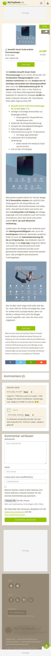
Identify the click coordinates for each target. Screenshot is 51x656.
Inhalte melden (12, 642)
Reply (26, 392)
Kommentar (10, 439)
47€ (27, 108)
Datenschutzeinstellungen (17, 644)
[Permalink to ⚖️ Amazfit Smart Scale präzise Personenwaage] (26, 35)
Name (7, 467)
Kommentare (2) (14, 376)
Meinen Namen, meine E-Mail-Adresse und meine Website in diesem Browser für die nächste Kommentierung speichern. (23, 493)
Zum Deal (26, 64)
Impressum (10, 639)
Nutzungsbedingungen (15, 515)
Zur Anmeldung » (17, 612)
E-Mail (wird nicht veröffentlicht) (19, 477)
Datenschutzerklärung (14, 512)
